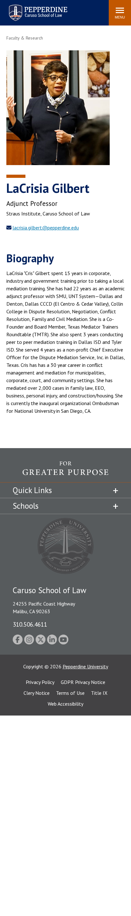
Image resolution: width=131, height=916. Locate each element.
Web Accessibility (65, 704)
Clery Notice (37, 693)
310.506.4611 (30, 624)
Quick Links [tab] (32, 490)
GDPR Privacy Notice (83, 682)
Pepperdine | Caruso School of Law (37, 8)
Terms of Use (70, 693)
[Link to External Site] (65, 471)
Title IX (99, 693)
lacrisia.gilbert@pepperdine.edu (45, 227)
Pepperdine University (85, 666)
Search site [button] (17, 9)
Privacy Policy (40, 682)
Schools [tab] (25, 506)
